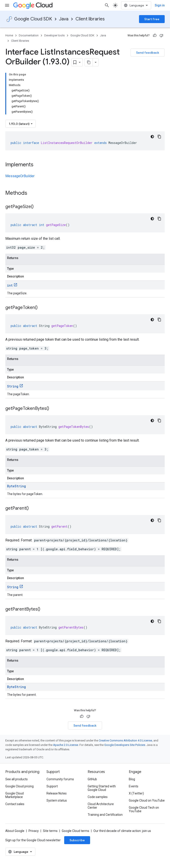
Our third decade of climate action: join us (122, 831)
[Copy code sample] (159, 136)
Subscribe (77, 840)
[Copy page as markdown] (89, 62)
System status (56, 800)
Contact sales (14, 804)
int (10, 285)
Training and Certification (105, 814)
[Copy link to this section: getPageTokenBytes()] (53, 408)
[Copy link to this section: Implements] (37, 165)
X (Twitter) (136, 793)
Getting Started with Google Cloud (102, 788)
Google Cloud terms (75, 831)
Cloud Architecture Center (101, 805)
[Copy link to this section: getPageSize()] (38, 207)
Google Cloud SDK (33, 19)
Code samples (98, 797)
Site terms (50, 831)
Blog (132, 779)
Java (63, 19)
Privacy (34, 831)
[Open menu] (7, 5)
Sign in (160, 5)
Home (9, 35)
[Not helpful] (161, 35)
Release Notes (56, 793)
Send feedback (147, 53)
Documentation (29, 35)
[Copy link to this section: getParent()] (33, 508)
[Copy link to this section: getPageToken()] (42, 308)
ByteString (16, 486)
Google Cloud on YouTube (147, 800)
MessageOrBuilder (20, 176)
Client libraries (90, 19)
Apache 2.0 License (65, 745)
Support (52, 786)
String (12, 386)
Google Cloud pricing (19, 786)
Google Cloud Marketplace (14, 795)
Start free (151, 19)
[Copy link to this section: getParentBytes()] (44, 609)
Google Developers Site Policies (124, 745)
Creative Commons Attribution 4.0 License (125, 740)
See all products (16, 779)
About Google (14, 831)
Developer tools (54, 35)
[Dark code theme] (152, 136)
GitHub (92, 779)
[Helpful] (154, 35)
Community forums (60, 779)
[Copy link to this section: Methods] (33, 193)
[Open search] (107, 5)
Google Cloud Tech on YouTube (144, 809)
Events (133, 786)
